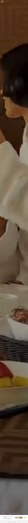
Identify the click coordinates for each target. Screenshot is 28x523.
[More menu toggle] (26, 1)
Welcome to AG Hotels (14, 514)
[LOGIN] (24, 1)
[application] (14, 519)
